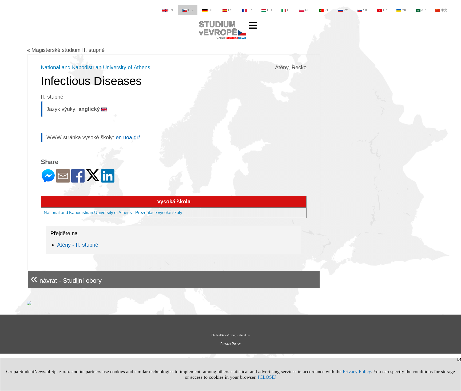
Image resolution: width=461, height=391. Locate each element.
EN (170, 10)
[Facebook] (78, 180)
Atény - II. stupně (77, 245)
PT (326, 10)
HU (269, 10)
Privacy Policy (357, 371)
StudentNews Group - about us (230, 334)
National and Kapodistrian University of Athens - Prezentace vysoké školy (113, 212)
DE (210, 10)
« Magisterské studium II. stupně (66, 50)
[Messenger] (48, 180)
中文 (444, 10)
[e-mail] (63, 180)
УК (404, 10)
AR (423, 10)
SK (365, 10)
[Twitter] (93, 179)
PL (307, 10)
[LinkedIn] (107, 180)
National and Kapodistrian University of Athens (95, 67)
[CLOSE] (267, 377)
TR (385, 10)
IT (288, 10)
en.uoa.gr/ (128, 137)
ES (230, 10)
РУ (346, 10)
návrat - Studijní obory (66, 278)
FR (250, 10)
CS (190, 10)
